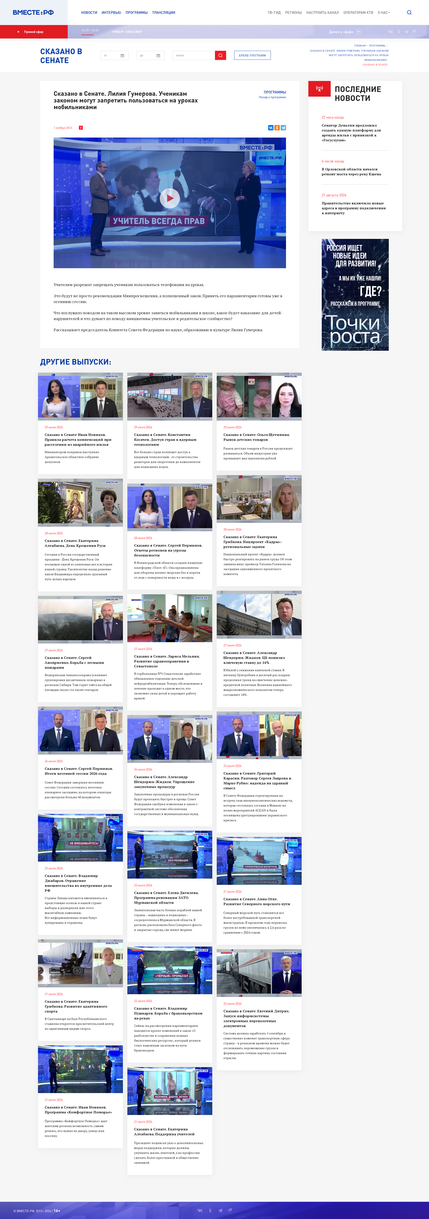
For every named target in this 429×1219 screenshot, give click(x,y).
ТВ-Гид (274, 12)
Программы (137, 12)
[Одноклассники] (277, 127)
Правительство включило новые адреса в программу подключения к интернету (354, 208)
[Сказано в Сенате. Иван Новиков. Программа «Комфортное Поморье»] (80, 1069)
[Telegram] (283, 127)
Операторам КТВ (358, 12)
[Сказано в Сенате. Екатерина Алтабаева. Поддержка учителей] (169, 1091)
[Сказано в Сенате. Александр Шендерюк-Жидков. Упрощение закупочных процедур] (169, 739)
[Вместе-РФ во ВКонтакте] (390, 32)
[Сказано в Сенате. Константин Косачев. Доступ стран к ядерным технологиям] (169, 396)
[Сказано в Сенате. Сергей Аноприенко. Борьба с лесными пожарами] (80, 620)
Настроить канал (322, 12)
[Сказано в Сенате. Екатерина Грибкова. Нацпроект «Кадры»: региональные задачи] (259, 499)
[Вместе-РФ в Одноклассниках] (398, 32)
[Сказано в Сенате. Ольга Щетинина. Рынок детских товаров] (259, 396)
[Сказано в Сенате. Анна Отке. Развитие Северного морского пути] (259, 861)
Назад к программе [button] (272, 97)
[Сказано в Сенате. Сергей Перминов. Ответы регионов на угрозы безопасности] (169, 507)
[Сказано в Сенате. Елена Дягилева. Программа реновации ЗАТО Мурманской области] (169, 855)
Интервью (111, 12)
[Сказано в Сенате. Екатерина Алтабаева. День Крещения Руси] (80, 503)
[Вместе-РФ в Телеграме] (406, 32)
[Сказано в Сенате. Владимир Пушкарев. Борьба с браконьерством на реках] (169, 970)
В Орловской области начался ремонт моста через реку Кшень (351, 171)
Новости (89, 12)
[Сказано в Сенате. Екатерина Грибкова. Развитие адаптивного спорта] (80, 963)
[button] (409, 12)
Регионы (293, 12)
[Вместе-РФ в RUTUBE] (414, 32)
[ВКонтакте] (270, 127)
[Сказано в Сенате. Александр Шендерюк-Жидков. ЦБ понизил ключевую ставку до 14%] (259, 615)
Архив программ (252, 55)
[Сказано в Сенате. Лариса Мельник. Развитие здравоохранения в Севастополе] (169, 618)
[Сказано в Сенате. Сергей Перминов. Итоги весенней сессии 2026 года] (80, 730)
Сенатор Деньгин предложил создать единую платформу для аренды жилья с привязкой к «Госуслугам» (351, 132)
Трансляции (163, 12)
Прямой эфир (33, 32)
